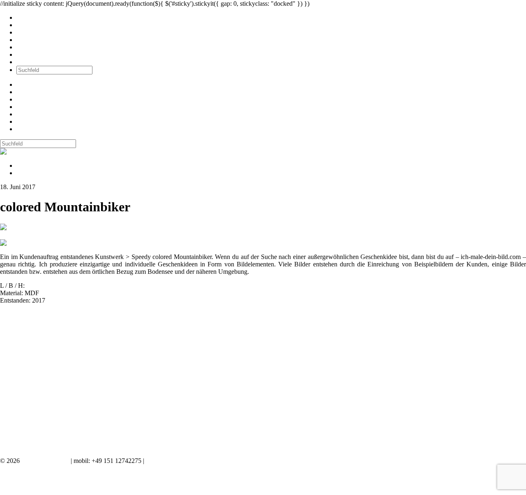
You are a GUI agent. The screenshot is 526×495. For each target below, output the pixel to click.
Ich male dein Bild (45, 460)
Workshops (31, 39)
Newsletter (30, 47)
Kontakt (26, 61)
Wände (25, 24)
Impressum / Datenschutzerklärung (191, 460)
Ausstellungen (34, 32)
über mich (29, 54)
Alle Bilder (30, 17)
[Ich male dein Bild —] (27, 151)
